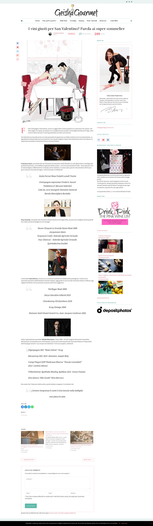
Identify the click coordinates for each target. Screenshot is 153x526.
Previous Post (29, 459)
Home (37, 21)
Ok (119, 523)
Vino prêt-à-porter (49, 21)
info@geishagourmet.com (105, 128)
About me (102, 21)
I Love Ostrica (102, 230)
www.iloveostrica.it (103, 298)
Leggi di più (124, 523)
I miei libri (114, 21)
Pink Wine (63, 21)
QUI (111, 191)
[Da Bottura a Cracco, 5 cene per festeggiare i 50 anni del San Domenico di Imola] (32, 437)
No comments (87, 34)
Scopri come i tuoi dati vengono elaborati (62, 513)
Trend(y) (73, 21)
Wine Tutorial (92, 21)
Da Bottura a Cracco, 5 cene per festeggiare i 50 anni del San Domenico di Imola (32, 446)
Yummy (81, 21)
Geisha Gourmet (59, 33)
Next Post (87, 459)
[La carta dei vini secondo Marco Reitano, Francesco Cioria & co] (81, 437)
